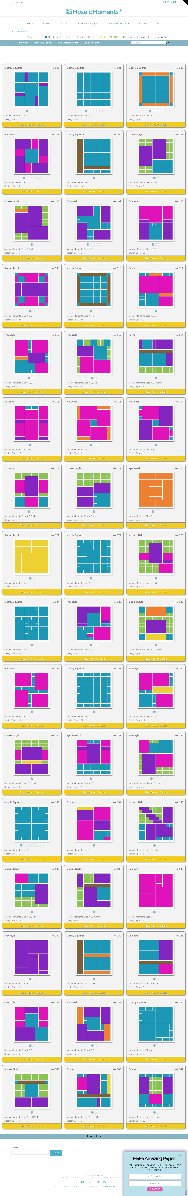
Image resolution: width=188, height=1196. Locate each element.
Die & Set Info (92, 42)
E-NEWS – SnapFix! (90, 1186)
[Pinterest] (175, 2)
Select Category (42, 42)
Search (14, 1147)
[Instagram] (171, 2)
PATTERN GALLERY (110, 1186)
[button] (185, 2)
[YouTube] (168, 2)
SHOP (57, 1186)
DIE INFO (74, 1186)
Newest (23, 42)
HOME (65, 1186)
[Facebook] (165, 2)
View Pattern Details (31, 124)
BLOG (124, 1186)
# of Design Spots (68, 42)
